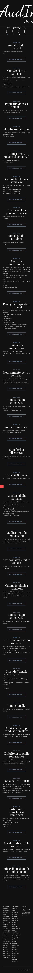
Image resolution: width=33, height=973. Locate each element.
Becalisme (15, 926)
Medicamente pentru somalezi (16, 373)
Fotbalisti (15, 949)
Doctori (14, 944)
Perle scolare (6, 922)
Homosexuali (16, 953)
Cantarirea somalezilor (16, 346)
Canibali (14, 934)
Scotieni (5, 942)
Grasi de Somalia (16, 671)
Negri (8, 918)
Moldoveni (6, 916)
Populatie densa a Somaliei (16, 105)
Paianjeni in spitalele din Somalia (16, 305)
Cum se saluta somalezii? (16, 401)
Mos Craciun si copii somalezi (16, 641)
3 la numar (15, 907)
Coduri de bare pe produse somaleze (16, 729)
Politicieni (5, 928)
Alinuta (14, 910)
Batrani (14, 924)
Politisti (5, 930)
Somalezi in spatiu (16, 427)
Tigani (4, 955)
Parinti (8, 920)
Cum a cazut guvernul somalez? (16, 155)
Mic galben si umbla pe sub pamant (17, 870)
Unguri (4, 957)
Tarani (8, 953)
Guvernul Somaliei (16, 475)
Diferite (14, 942)
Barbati (14, 922)
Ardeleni (14, 916)
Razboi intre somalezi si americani (16, 812)
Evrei (18, 945)
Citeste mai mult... (16, 59)
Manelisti (5, 912)
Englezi (14, 945)
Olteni (4, 920)
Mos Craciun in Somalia (16, 72)
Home (8, 27)
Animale (14, 914)
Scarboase (6, 938)
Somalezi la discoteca (16, 451)
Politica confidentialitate (26, 911)
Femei (14, 947)
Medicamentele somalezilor (16, 534)
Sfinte (6, 945)
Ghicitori (14, 951)
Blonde (18, 928)
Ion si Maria (6, 907)
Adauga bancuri (19, 27)
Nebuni (5, 918)
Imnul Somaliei (16, 705)
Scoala (4, 940)
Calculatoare (15, 932)
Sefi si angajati (7, 944)
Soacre (5, 947)
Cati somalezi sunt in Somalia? (16, 561)
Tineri (8, 955)
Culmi (18, 938)
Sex (4, 945)
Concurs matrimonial (16, 262)
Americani (15, 912)
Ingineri (14, 957)
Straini (4, 953)
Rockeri (5, 936)
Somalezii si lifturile (17, 781)
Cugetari (14, 938)
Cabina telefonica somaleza (16, 180)
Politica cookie (26, 909)
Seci (8, 942)
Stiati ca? (5, 951)
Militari (4, 914)
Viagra (8, 957)
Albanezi (14, 908)
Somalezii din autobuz (16, 237)
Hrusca (14, 955)
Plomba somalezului (16, 129)
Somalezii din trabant (16, 46)
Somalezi (16, 42)
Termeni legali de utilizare (26, 914)
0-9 (7, 28)
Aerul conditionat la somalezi (16, 844)
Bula (13, 930)
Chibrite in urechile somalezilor (16, 754)
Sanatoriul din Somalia (16, 496)
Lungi (8, 910)
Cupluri (14, 940)
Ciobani (18, 936)
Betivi (13, 928)
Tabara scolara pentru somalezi (16, 211)
